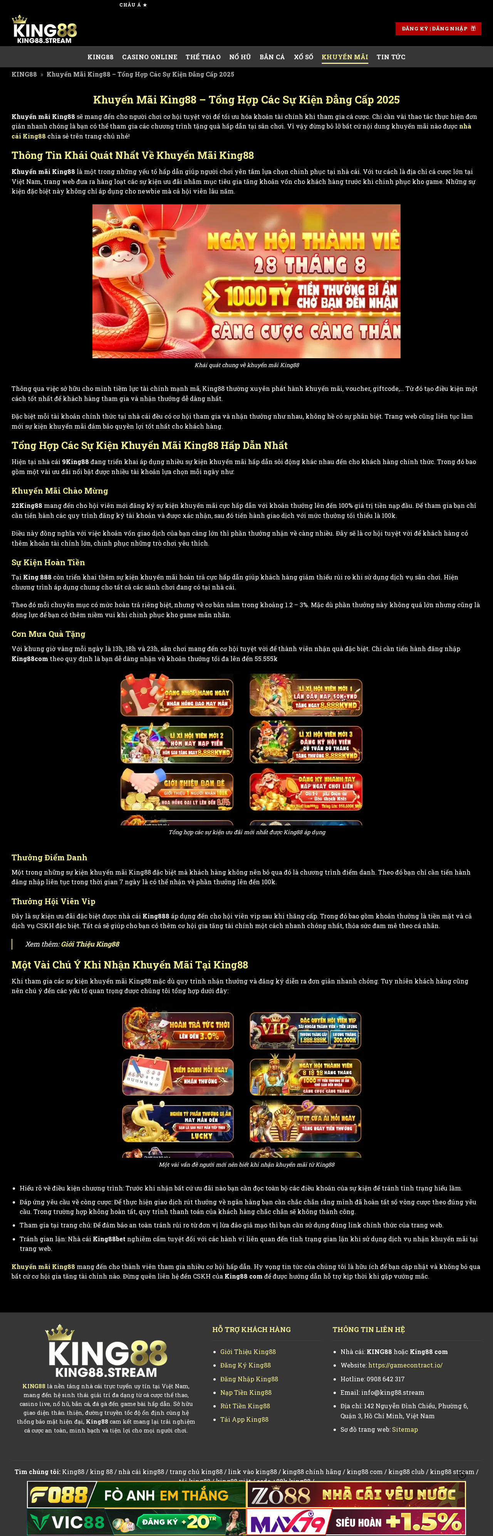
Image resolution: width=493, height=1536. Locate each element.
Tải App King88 (244, 1419)
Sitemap (405, 1429)
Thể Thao (203, 57)
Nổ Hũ (240, 57)
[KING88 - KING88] (50, 29)
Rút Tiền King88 (245, 1406)
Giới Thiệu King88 (90, 944)
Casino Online (149, 57)
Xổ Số (304, 57)
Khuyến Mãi (345, 57)
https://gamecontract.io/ (405, 1365)
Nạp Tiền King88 (246, 1392)
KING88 (100, 57)
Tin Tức (391, 57)
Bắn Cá (272, 57)
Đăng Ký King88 (245, 1365)
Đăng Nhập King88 (249, 1379)
